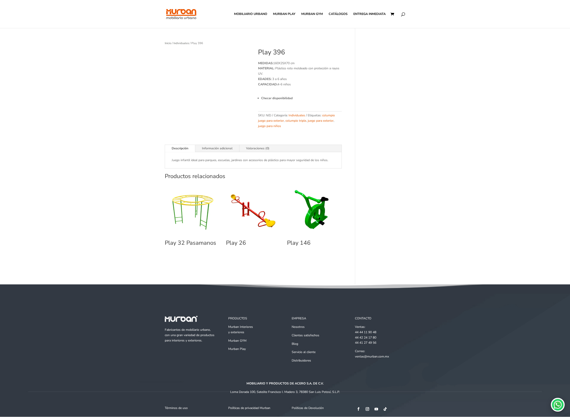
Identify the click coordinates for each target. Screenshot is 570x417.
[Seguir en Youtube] (376, 409)
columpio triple (295, 121)
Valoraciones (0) (257, 148)
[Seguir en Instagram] (367, 409)
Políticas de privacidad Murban (249, 408)
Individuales (181, 43)
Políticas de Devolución (308, 408)
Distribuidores (301, 360)
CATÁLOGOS (338, 14)
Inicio (168, 43)
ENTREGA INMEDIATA (369, 14)
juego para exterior (321, 121)
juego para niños (269, 126)
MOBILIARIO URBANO (250, 14)
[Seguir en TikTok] (385, 409)
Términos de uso (176, 408)
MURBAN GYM (312, 14)
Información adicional (217, 148)
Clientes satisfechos (305, 335)
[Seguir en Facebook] (358, 409)
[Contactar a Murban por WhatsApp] (558, 405)
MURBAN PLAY (284, 14)
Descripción (180, 148)
